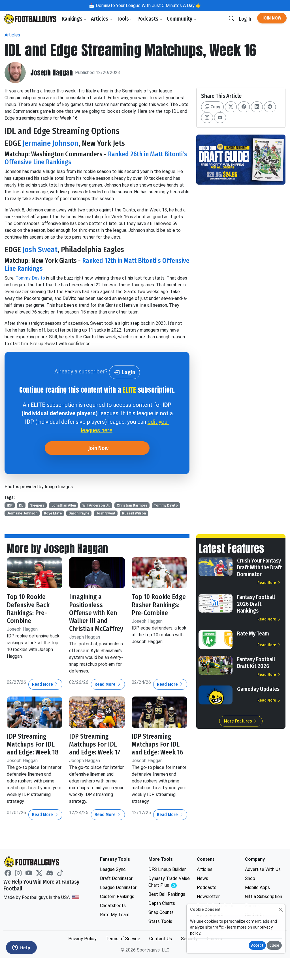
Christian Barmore (132, 505)
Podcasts (148, 19)
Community (180, 19)
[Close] (280, 909)
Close (274, 945)
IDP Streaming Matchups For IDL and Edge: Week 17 (94, 744)
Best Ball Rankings (166, 894)
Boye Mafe (53, 513)
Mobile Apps (257, 887)
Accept (257, 945)
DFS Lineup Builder (167, 869)
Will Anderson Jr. (96, 505)
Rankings (73, 19)
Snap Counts (161, 912)
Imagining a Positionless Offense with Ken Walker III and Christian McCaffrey (96, 613)
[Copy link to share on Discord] (220, 117)
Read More (43, 684)
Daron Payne (79, 513)
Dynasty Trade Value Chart (169, 882)
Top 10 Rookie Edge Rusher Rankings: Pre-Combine (159, 605)
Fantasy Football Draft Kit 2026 (256, 662)
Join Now (272, 18)
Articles (100, 19)
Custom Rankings (117, 896)
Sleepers (37, 505)
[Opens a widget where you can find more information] (21, 948)
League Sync (113, 869)
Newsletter (208, 896)
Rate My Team (253, 633)
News (202, 878)
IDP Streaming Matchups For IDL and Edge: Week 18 (33, 744)
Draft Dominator (116, 878)
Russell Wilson (134, 513)
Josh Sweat (40, 249)
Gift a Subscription (263, 896)
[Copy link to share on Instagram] (207, 117)
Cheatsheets (113, 905)
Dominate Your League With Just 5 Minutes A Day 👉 (148, 5)
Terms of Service (123, 938)
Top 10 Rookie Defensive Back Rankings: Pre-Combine (28, 608)
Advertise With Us (263, 869)
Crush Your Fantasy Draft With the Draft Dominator (259, 567)
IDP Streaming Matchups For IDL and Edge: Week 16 (157, 744)
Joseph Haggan (51, 73)
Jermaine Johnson (50, 143)
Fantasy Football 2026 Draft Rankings (256, 604)
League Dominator (118, 887)
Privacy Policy (82, 938)
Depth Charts (161, 903)
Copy (214, 106)
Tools (123, 19)
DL (21, 505)
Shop (250, 878)
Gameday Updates (258, 688)
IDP (9, 505)
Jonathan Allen (63, 505)
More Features (238, 721)
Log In (246, 19)
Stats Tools (160, 921)
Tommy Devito (30, 278)
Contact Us (160, 938)
